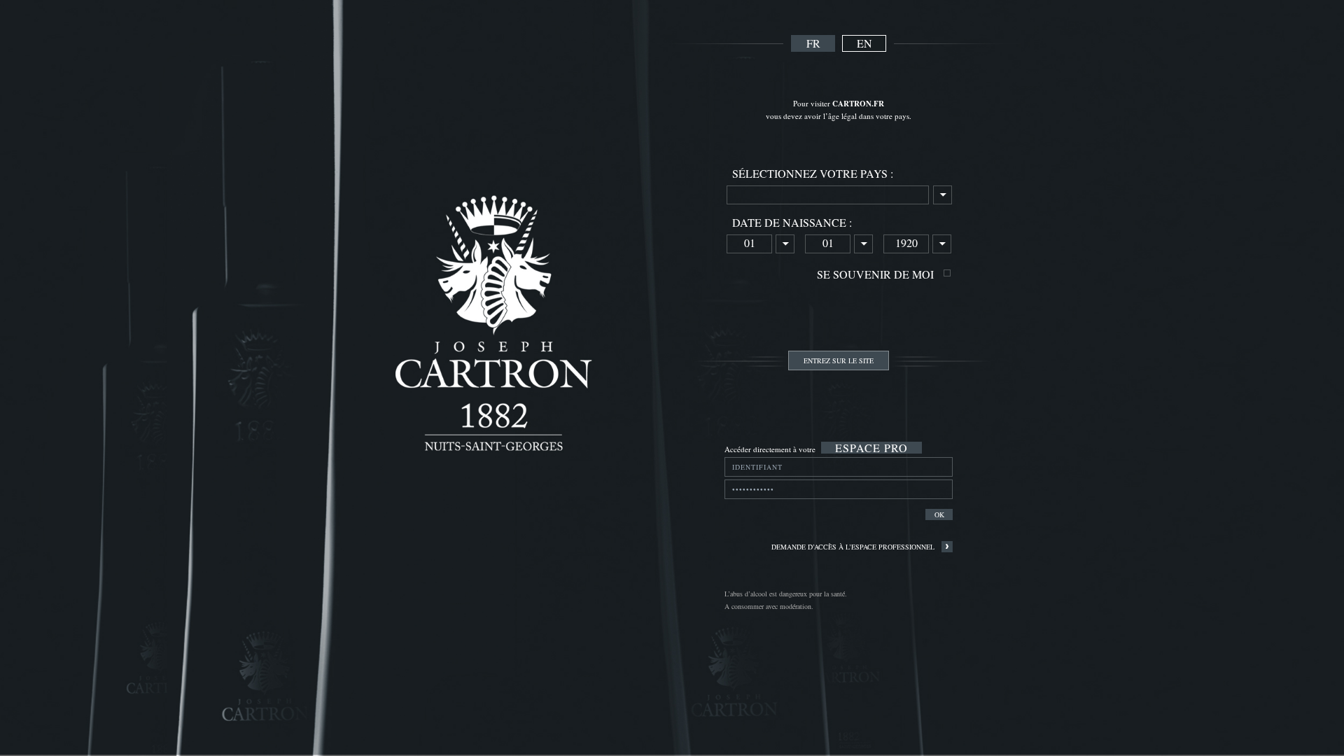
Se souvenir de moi (875, 274)
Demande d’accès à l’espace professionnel (852, 547)
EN (864, 43)
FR (813, 43)
